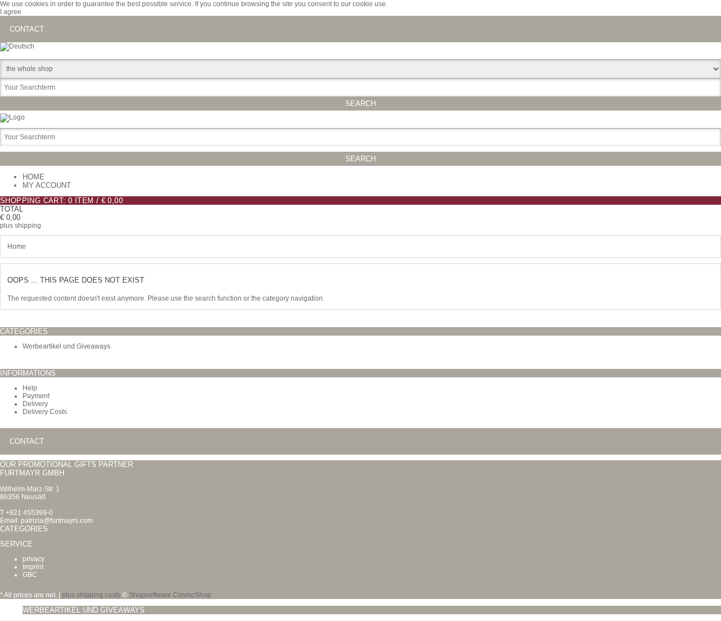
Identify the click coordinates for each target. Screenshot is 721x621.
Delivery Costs (45, 412)
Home (33, 177)
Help (30, 388)
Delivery (35, 404)
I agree (10, 12)
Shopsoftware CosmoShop (170, 595)
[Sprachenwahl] (17, 46)
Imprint (33, 567)
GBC (30, 575)
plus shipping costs (91, 595)
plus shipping (20, 226)
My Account (47, 185)
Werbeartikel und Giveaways (66, 346)
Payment (36, 396)
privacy (33, 559)
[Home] (12, 117)
